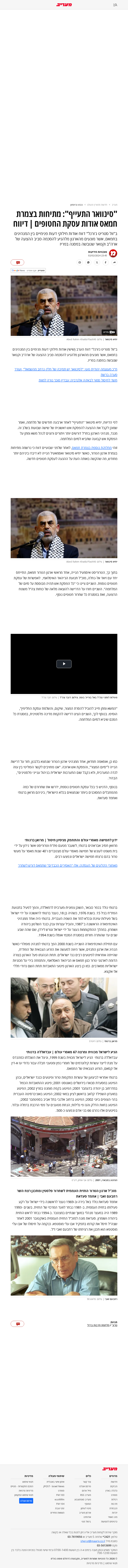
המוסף (88, 1503)
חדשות (114, 1481)
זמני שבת (59, 1508)
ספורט (114, 1495)
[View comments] (17, 262)
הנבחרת (113, 1508)
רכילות (114, 1499)
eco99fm (59, 1499)
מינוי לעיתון (86, 1508)
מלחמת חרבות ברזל (98, 1325)
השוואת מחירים (57, 1512)
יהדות (114, 1512)
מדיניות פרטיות (26, 1490)
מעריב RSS (85, 1495)
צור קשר (87, 1481)
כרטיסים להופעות (109, 1521)
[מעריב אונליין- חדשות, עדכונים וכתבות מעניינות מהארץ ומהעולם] (64, 4)
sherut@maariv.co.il (92, 1541)
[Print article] (80, 262)
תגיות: (113, 1322)
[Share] (114, 262)
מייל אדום (86, 1490)
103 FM (60, 1495)
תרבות (114, 1503)
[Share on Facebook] (106, 262)
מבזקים (113, 1486)
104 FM (60, 1503)
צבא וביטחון (76, 204)
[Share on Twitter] (97, 262)
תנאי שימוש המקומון (23, 1495)
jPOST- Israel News (53, 1486)
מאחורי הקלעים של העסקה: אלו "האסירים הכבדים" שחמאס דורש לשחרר (67, 865)
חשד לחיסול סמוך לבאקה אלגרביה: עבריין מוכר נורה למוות (78, 380)
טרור (114, 1325)
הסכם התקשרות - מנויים (22, 1486)
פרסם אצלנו (85, 1486)
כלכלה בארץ (111, 1490)
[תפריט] (120, 5)
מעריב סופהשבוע (82, 1499)
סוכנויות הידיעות (97, 252)
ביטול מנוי (86, 1521)
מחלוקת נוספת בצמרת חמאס (92, 447)
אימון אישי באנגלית (55, 1481)
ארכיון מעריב (85, 1512)
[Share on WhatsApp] (88, 262)
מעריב (114, 204)
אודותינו (87, 1517)
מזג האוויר (112, 1517)
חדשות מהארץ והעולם (97, 204)
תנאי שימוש (27, 1481)
